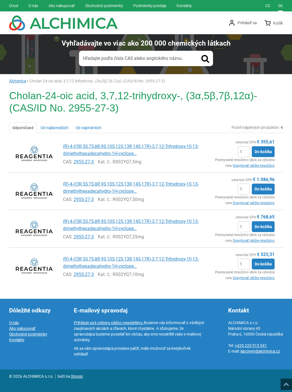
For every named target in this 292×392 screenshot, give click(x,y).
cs (267, 5)
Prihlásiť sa (247, 23)
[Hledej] (205, 58)
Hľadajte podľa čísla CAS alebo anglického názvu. (133, 58)
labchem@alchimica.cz (260, 351)
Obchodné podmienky (28, 334)
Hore (286, 382)
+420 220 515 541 (251, 345)
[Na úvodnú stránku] (63, 23)
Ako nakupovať (22, 328)
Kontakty (16, 340)
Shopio (77, 376)
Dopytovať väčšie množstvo (254, 166)
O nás (14, 322)
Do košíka (263, 151)
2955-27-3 (84, 161)
